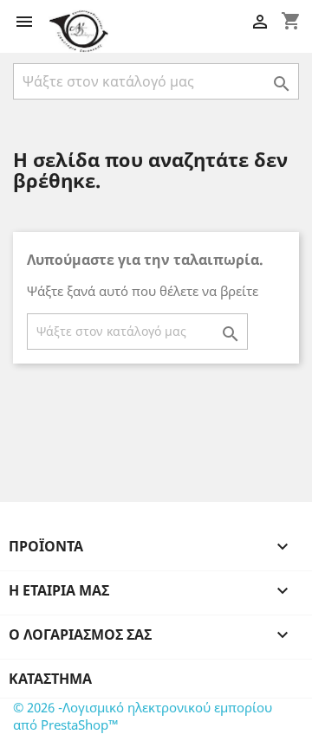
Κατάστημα (50, 678)
